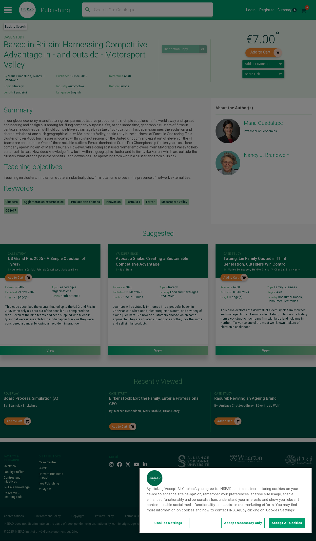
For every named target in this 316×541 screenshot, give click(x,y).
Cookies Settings (168, 523)
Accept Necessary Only (243, 523)
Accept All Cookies (287, 523)
